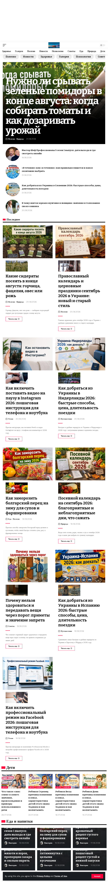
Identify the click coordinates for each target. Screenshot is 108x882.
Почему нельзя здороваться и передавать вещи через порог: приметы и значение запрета (28, 610)
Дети (4, 787)
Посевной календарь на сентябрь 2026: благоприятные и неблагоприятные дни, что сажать (79, 508)
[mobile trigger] (5, 45)
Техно (10, 419)
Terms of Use (60, 876)
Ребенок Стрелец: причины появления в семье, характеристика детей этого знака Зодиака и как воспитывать (40, 800)
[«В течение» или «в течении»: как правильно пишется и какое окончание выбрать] (13, 171)
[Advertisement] (54, 21)
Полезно (11, 56)
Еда (9, 519)
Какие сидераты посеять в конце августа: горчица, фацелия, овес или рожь (24, 286)
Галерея (64, 56)
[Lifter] (54, 45)
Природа (20, 139)
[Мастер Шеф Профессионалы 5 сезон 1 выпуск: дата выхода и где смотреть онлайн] (13, 154)
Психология (83, 56)
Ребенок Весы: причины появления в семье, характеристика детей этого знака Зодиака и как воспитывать (67, 800)
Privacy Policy (43, 876)
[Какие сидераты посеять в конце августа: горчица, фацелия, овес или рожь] (28, 241)
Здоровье (46, 56)
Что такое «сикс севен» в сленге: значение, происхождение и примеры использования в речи (11, 800)
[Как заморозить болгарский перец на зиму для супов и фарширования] (28, 464)
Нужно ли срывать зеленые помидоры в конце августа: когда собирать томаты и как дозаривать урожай (54, 105)
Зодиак (39, 787)
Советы (11, 626)
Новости (28, 56)
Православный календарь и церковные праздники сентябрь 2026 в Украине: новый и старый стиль (79, 291)
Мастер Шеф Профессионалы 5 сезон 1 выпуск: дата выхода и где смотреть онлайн (17, 831)
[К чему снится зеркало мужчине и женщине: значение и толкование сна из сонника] (13, 207)
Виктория (13, 843)
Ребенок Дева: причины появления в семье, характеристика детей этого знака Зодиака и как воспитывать (94, 800)
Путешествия (66, 419)
